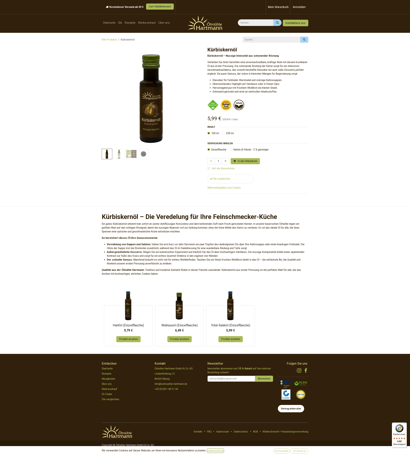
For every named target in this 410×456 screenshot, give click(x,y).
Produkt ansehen (128, 339)
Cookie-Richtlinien (215, 451)
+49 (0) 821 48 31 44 (166, 389)
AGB (255, 431)
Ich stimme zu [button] (299, 451)
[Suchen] (277, 22)
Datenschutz (241, 431)
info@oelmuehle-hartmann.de (171, 383)
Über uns (107, 383)
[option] (205, 318)
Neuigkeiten (108, 378)
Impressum (222, 431)
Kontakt (198, 431)
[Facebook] (306, 370)
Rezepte (106, 373)
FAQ (209, 431)
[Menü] (405, 424)
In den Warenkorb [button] (247, 161)
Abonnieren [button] (264, 378)
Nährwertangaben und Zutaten (224, 187)
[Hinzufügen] (225, 161)
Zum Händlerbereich (160, 6)
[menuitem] (109, 22)
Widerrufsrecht (270, 431)
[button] (107, 97)
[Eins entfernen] (211, 161)
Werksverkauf (109, 389)
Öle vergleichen (221, 178)
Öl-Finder (107, 394)
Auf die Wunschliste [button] (222, 168)
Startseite (107, 368)
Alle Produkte (109, 39)
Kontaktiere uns (296, 23)
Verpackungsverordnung (294, 431)
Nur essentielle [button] (281, 451)
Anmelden (299, 7)
